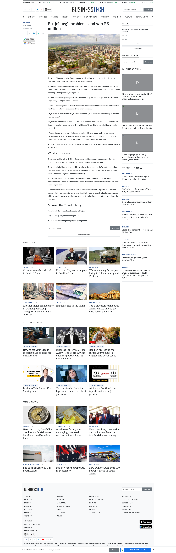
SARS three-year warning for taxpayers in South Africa (135, 177)
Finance (54, 17)
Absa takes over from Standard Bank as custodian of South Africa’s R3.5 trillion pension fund (136, 274)
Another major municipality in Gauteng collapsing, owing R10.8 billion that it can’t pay (38, 310)
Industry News (90, 17)
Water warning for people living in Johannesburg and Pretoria (104, 273)
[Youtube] (42, 9)
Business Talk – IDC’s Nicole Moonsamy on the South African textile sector (137, 245)
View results (137, 48)
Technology (94, 513)
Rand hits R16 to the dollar (70, 305)
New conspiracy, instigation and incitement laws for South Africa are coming (104, 432)
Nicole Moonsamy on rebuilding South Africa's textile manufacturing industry (137, 96)
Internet (93, 506)
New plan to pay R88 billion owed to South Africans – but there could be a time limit (38, 434)
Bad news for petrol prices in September (70, 469)
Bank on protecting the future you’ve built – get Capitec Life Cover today (102, 353)
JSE (39, 2)
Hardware (28, 506)
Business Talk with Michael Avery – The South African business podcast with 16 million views (71, 354)
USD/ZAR (62, 2)
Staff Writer (27, 25)
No (125, 39)
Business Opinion (129, 255)
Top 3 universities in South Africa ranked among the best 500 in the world (104, 308)
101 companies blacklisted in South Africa (37, 272)
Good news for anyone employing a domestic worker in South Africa (68, 432)
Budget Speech (30, 500)
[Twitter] (29, 9)
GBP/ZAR (82, 2)
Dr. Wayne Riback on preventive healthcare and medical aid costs (137, 127)
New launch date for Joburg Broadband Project (66, 211)
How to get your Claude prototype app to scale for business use (37, 353)
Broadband (127, 496)
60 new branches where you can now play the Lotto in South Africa (137, 217)
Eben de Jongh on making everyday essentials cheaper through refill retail (135, 157)
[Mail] (43, 33)
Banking (32, 17)
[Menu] (23, 17)
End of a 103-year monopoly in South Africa (71, 272)
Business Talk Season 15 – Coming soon (37, 390)
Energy (65, 17)
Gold (123, 2)
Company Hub (142, 17)
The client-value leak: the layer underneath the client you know (71, 391)
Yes (125, 36)
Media (59, 509)
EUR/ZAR (103, 2)
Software (61, 513)
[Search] (152, 17)
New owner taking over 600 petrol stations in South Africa (104, 470)
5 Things (27, 496)
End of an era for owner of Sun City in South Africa (136, 190)
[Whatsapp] (33, 9)
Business (43, 17)
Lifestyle (28, 509)
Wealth (128, 17)
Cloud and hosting (130, 500)
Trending (117, 17)
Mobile (92, 509)
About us (28, 521)
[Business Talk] (48, 9)
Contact (28, 527)
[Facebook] (25, 9)
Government (94, 267)
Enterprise (93, 302)
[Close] (153, 550)
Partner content (30, 347)
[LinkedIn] (37, 9)
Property (105, 17)
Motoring (76, 17)
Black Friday (94, 496)
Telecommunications (31, 465)
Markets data (28, 2)
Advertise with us (32, 524)
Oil (142, 2)
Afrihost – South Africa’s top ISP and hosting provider (102, 391)
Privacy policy (30, 531)
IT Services (126, 506)
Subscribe (148, 9)
